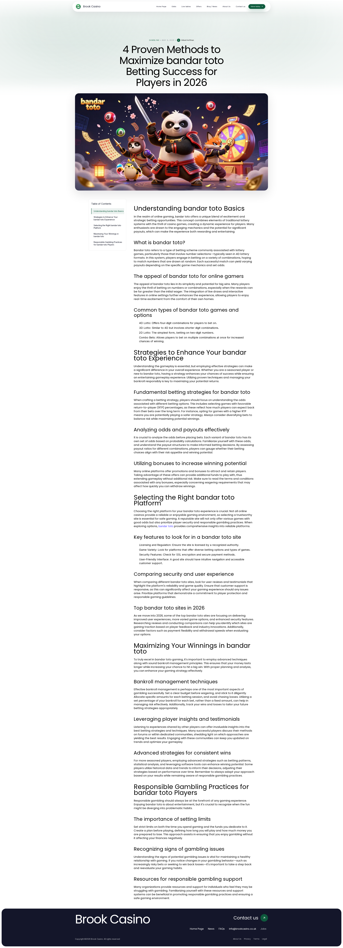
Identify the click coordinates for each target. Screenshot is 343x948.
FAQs (222, 928)
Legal (264, 939)
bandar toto (165, 526)
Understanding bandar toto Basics (109, 211)
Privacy (247, 939)
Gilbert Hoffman (187, 40)
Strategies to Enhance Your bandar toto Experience (106, 218)
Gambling (154, 40)
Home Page (197, 928)
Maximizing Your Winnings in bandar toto (106, 235)
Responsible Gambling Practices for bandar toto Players (108, 243)
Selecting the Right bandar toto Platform (107, 226)
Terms (256, 939)
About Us (237, 939)
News (211, 928)
